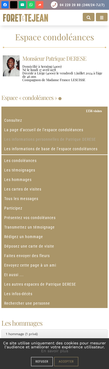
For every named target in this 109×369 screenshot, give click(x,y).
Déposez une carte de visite (29, 246)
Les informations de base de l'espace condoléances (51, 149)
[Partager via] (39, 4)
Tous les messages (21, 198)
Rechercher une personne (27, 303)
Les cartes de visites (22, 189)
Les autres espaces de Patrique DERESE (40, 284)
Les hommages (18, 179)
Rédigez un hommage (23, 236)
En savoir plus (54, 351)
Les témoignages (19, 170)
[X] (13, 4)
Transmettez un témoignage (29, 227)
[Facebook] (5, 4)
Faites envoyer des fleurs (27, 255)
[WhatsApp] (31, 4)
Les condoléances (20, 160)
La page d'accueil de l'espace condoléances (43, 130)
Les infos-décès (18, 294)
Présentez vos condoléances (30, 217)
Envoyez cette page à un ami (30, 265)
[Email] (22, 4)
